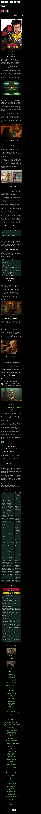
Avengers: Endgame (11, 687)
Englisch (11, 641)
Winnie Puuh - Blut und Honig (11, 764)
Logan (9, 191)
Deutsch (7, 641)
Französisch (16, 641)
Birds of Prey (11, 688)
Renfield (11, 735)
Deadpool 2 (12, 60)
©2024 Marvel (11, 51)
